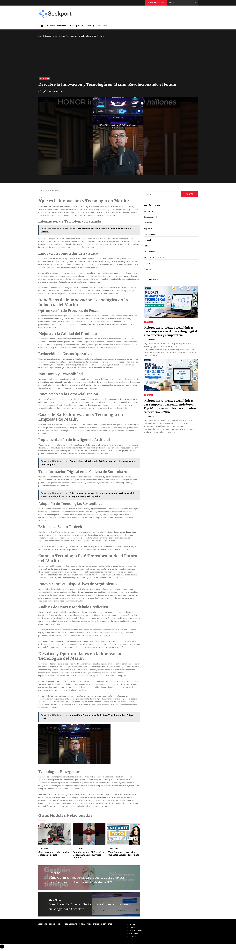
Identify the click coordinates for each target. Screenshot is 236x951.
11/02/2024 (114, 849)
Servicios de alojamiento (154, 257)
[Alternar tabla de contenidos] (40, 197)
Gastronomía (149, 234)
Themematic (92, 924)
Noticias (51, 25)
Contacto (102, 25)
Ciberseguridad (76, 25)
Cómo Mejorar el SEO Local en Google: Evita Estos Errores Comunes (88, 855)
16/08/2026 (151, 340)
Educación (148, 222)
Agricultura (148, 211)
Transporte (148, 269)
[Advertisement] (118, 57)
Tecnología (90, 25)
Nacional (147, 240)
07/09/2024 (45, 849)
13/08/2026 (151, 417)
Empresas (61, 25)
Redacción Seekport (55, 91)
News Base (108, 924)
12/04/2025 (80, 849)
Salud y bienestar (151, 251)
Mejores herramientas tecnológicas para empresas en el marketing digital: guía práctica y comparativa (171, 331)
